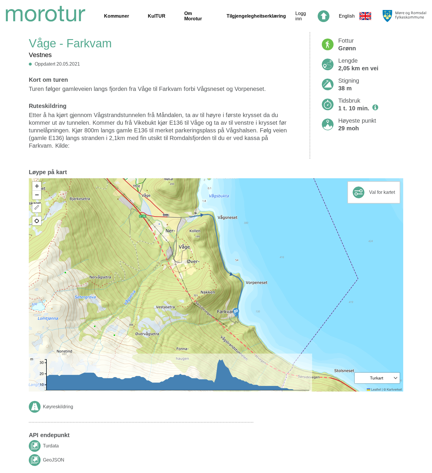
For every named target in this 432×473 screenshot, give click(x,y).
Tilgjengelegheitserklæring (256, 16)
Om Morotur (193, 16)
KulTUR (156, 16)
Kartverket (394, 389)
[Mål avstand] (36, 208)
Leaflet (375, 389)
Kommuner (116, 16)
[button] (236, 312)
